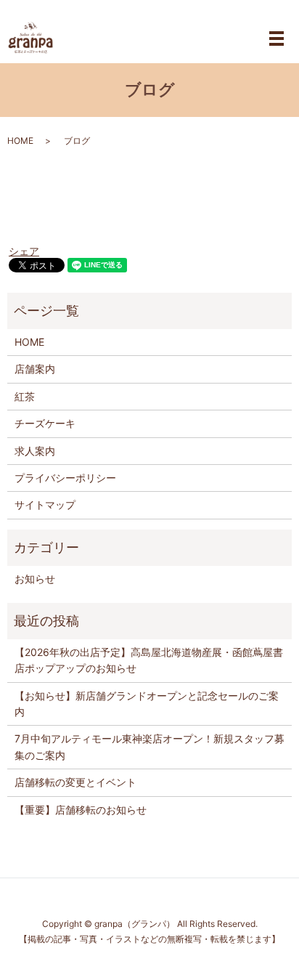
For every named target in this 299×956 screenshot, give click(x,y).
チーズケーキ (45, 423)
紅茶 (25, 396)
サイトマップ (45, 504)
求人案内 (35, 451)
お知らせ (35, 578)
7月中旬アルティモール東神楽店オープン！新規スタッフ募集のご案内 (149, 746)
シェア (24, 251)
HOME (20, 140)
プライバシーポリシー (65, 477)
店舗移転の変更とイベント (75, 782)
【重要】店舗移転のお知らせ (81, 809)
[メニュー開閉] (276, 38)
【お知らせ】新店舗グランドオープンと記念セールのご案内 (147, 703)
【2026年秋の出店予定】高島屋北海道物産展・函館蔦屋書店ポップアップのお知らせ (149, 660)
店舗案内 (35, 368)
